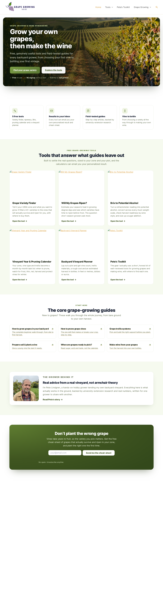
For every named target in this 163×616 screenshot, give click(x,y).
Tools (107, 7)
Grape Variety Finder (24, 203)
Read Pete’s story (53, 399)
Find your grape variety (25, 70)
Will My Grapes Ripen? (74, 203)
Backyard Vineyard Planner (77, 261)
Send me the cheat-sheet (98, 453)
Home (98, 7)
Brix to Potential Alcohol (124, 203)
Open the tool (19, 221)
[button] (111, 7)
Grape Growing (141, 7)
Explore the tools (53, 70)
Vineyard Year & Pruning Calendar (31, 261)
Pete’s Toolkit (123, 7)
